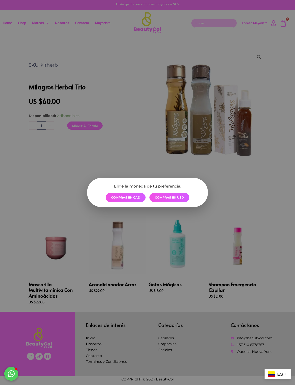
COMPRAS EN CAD (125, 197)
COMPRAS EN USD (169, 197)
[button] (11, 374)
